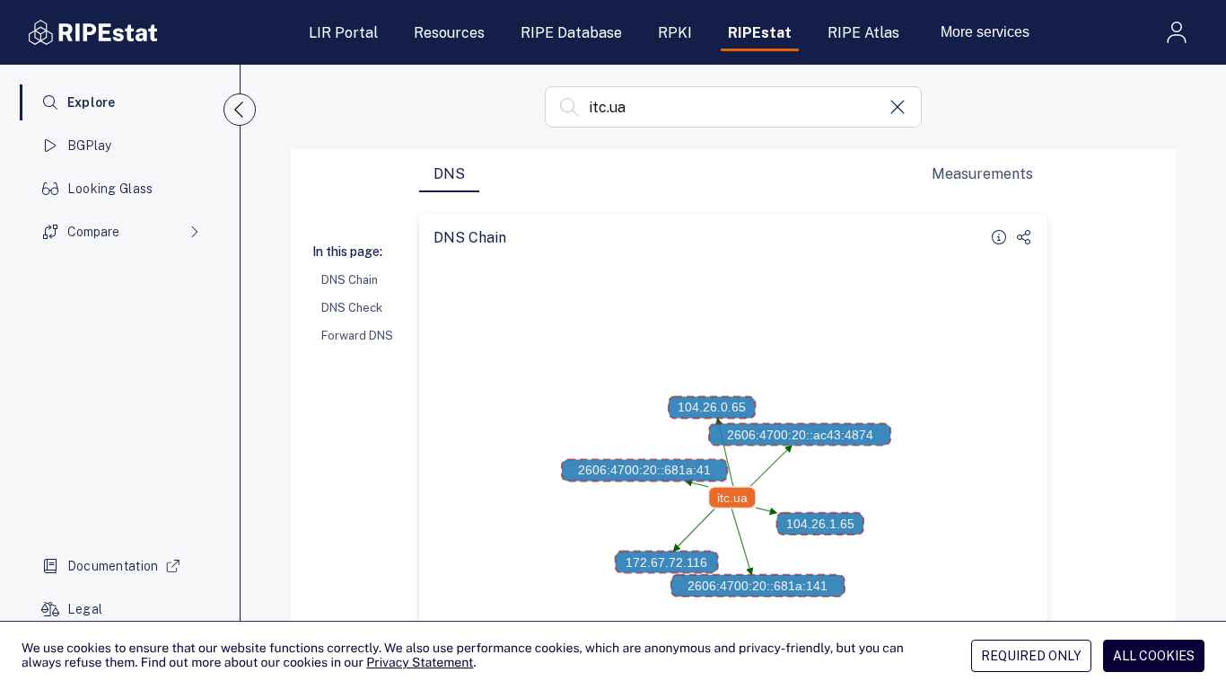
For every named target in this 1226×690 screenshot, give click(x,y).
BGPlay (89, 145)
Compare (93, 232)
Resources (449, 32)
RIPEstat (760, 32)
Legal (84, 609)
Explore (91, 102)
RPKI (675, 32)
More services (985, 32)
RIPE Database (571, 32)
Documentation (113, 566)
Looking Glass (110, 188)
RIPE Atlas (863, 32)
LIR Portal (343, 32)
